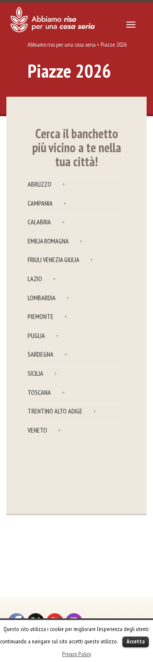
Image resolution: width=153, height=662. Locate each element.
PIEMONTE (48, 316)
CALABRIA (46, 222)
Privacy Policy (76, 654)
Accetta (135, 641)
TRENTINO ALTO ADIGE (62, 411)
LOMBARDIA (49, 297)
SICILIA (42, 373)
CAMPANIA (47, 203)
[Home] (53, 19)
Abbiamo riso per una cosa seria (62, 44)
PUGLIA (43, 335)
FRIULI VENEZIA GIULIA (61, 259)
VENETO (44, 430)
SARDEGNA (48, 354)
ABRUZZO (46, 184)
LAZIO (42, 278)
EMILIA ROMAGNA (55, 241)
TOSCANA (46, 392)
